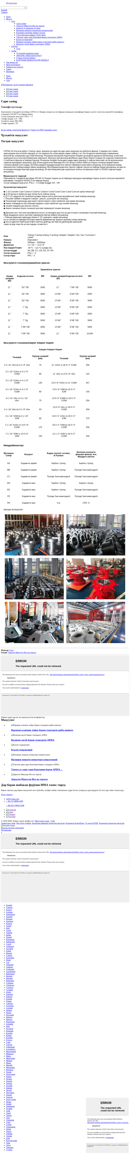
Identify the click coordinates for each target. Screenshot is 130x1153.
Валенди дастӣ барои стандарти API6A (33, 44)
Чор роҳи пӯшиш (23, 823)
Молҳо (9, 19)
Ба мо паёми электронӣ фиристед (15, 130)
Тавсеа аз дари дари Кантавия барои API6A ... (36, 769)
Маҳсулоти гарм (42, 821)
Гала (18, 49)
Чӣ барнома (6, 830)
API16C (14, 46)
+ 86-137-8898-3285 (14, 801)
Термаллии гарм (8, 823)
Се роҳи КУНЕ (91, 823)
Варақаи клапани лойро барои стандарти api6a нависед (40, 42)
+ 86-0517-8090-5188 (15, 805)
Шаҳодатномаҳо (13, 65)
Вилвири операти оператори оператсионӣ (34, 30)
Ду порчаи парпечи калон (27, 53)
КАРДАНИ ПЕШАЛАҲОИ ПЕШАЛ (32, 60)
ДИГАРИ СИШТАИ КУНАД (29, 55)
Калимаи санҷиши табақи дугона (30, 33)
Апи (13, 21)
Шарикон (10, 71)
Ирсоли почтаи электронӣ (12, 828)
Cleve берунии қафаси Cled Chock (31, 35)
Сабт (53, 821)
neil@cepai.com (12, 799)
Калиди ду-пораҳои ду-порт (28, 28)
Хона (8, 17)
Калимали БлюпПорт (75, 823)
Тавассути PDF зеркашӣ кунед (43, 130)
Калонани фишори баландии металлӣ (48, 823)
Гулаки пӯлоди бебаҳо (25, 58)
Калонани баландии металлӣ (111, 823)
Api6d (13, 51)
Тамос (8, 69)
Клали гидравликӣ (24, 39)
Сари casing (21, 23)
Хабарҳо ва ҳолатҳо (14, 67)
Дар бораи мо (12, 62)
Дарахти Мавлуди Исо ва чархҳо (30, 26)
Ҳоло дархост (7, 795)
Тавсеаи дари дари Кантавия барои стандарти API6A (39, 37)
